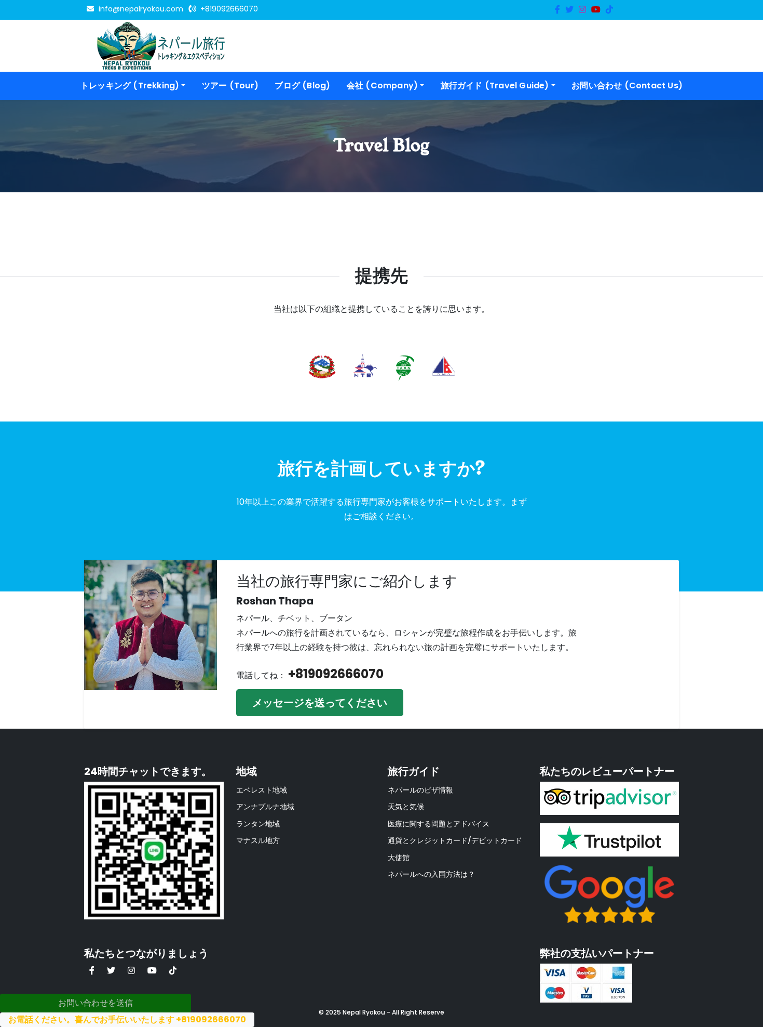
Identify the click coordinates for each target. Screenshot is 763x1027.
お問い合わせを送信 (95, 1003)
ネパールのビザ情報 (420, 790)
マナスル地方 (258, 840)
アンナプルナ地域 (265, 806)
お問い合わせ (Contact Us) (627, 85)
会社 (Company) (382, 85)
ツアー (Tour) (230, 85)
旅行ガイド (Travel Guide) (495, 85)
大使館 (399, 857)
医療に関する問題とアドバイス (438, 824)
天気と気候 (406, 806)
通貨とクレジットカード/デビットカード (455, 840)
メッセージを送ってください (319, 702)
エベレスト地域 (261, 790)
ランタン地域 (258, 824)
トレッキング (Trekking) (129, 85)
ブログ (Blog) (302, 85)
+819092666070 (336, 673)
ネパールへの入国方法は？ (431, 874)
